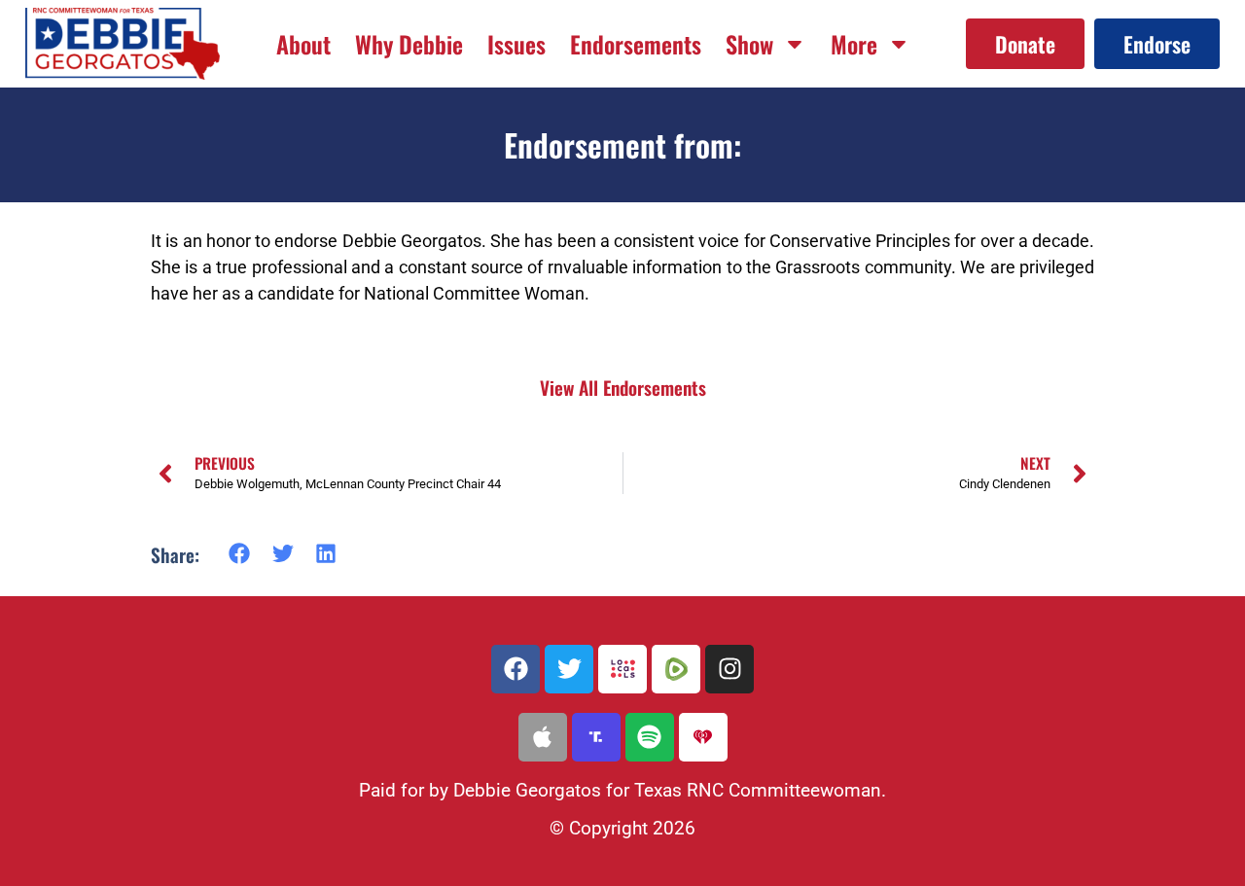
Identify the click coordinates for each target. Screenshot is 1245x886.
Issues (516, 43)
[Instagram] (729, 669)
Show (749, 43)
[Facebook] (515, 669)
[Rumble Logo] (676, 669)
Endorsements (635, 43)
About (303, 43)
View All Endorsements (623, 387)
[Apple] (542, 737)
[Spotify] (649, 737)
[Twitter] (569, 669)
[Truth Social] (596, 737)
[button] (240, 554)
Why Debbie (409, 43)
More (854, 43)
